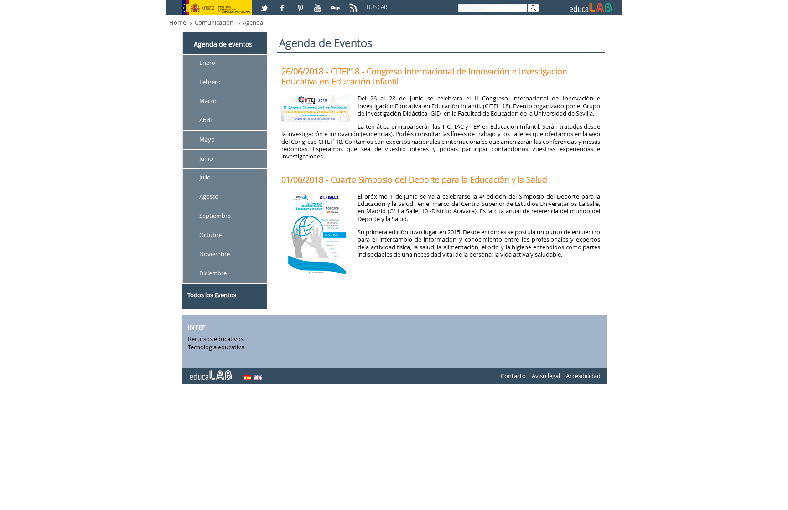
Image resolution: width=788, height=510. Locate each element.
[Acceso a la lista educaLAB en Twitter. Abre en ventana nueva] (265, 4)
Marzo (208, 101)
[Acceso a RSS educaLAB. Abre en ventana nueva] (354, 4)
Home (177, 22)
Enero (207, 62)
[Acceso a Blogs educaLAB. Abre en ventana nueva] (336, 4)
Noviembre (214, 254)
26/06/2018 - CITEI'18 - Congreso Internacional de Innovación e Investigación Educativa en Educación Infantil (424, 76)
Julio (205, 178)
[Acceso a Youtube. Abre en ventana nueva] (319, 4)
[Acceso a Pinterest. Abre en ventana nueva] (301, 4)
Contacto (513, 376)
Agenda (253, 22)
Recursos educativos (216, 339)
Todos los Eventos (211, 295)
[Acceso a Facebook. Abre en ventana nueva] (283, 4)
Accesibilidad (583, 376)
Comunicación (214, 22)
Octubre (210, 235)
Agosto (208, 197)
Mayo (207, 139)
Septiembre (215, 216)
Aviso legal (546, 376)
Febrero (210, 82)
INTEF (196, 327)
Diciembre (213, 273)
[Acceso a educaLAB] (210, 372)
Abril (205, 120)
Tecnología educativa (216, 347)
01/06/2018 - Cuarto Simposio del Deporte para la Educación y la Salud (414, 179)
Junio (206, 158)
